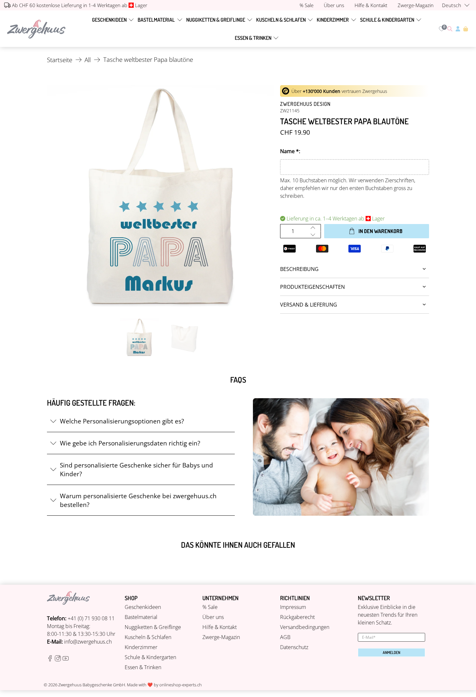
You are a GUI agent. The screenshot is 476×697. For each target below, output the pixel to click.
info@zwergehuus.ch (88, 641)
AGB (285, 637)
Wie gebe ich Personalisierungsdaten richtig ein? (130, 443)
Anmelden (391, 652)
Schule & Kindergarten (387, 20)
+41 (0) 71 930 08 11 (91, 618)
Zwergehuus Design (305, 104)
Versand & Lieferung (308, 304)
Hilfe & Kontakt (219, 627)
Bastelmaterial (156, 20)
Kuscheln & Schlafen (281, 20)
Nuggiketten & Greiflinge (215, 20)
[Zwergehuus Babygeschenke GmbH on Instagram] (58, 659)
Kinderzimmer (333, 20)
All (88, 60)
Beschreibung (299, 269)
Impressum (293, 607)
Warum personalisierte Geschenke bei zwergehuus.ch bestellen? (138, 500)
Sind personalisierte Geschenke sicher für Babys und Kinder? (136, 469)
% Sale (210, 607)
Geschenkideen (109, 20)
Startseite (59, 60)
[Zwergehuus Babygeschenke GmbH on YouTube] (65, 659)
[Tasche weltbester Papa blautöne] (160, 198)
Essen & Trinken (253, 38)
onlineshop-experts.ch (180, 685)
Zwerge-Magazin (221, 637)
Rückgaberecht (297, 617)
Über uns (213, 617)
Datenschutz (294, 647)
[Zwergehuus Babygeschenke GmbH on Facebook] (50, 659)
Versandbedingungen (304, 627)
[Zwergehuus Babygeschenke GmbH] (36, 29)
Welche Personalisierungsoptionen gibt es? (122, 421)
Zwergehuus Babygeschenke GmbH (91, 685)
